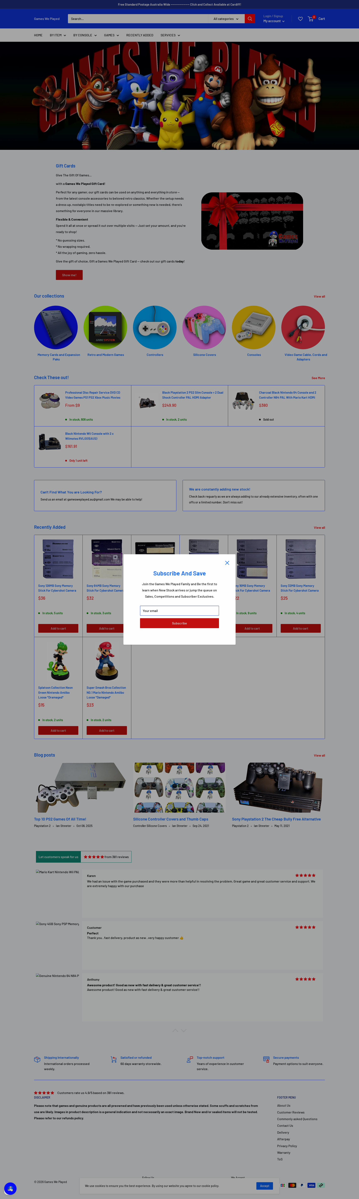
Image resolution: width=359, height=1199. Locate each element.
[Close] (227, 562)
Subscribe (179, 623)
